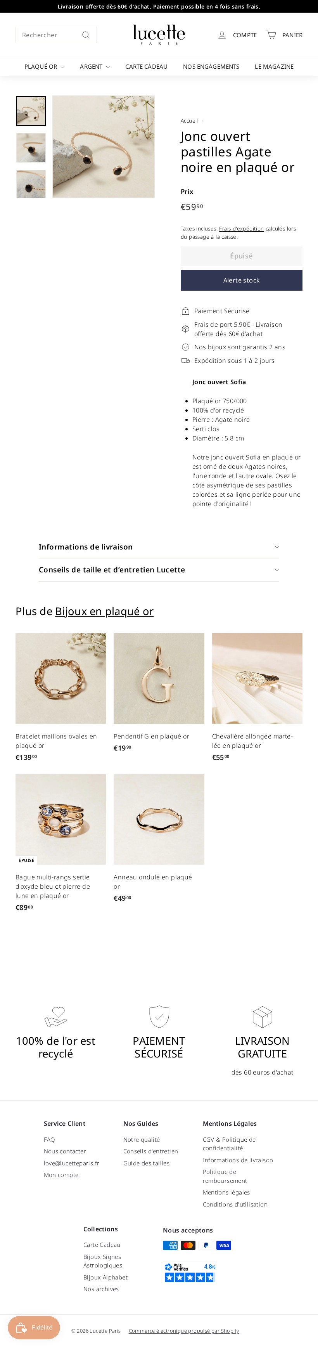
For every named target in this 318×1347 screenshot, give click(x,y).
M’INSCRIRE (217, 707)
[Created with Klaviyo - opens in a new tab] (159, 759)
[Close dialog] (266, 592)
